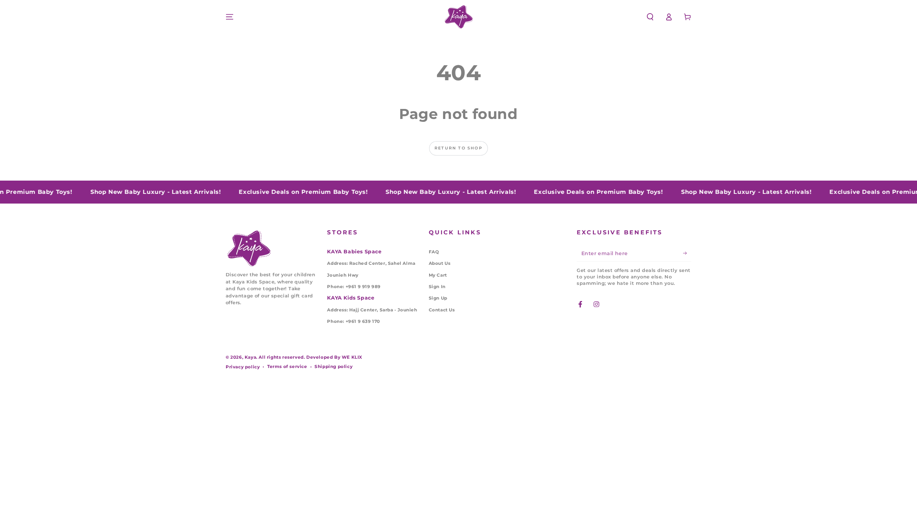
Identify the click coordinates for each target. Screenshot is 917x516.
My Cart (438, 275)
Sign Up (438, 298)
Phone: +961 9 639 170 (353, 321)
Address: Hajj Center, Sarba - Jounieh (372, 309)
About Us (440, 263)
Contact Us (442, 309)
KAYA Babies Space (354, 251)
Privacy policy (243, 366)
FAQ (434, 251)
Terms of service (287, 366)
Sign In (437, 286)
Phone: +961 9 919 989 (354, 286)
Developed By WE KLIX (334, 357)
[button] (650, 17)
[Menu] (229, 17)
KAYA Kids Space (350, 298)
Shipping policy (333, 366)
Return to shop (458, 147)
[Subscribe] (687, 253)
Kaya (250, 357)
